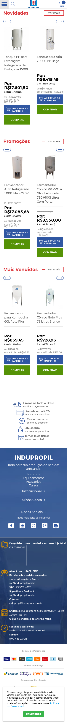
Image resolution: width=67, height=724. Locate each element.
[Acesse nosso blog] (56, 525)
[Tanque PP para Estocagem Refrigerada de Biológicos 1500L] (17, 39)
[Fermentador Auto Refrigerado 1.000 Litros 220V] (17, 167)
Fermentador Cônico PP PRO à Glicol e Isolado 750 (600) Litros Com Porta (49, 193)
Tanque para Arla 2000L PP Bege (49, 59)
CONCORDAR (33, 714)
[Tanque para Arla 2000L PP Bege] (50, 39)
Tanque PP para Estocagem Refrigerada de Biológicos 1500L (16, 63)
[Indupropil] (33, 4)
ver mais (54, 13)
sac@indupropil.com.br (22, 583)
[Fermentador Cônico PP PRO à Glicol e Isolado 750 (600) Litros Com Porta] (50, 167)
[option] (17, 75)
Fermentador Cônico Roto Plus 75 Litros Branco (49, 317)
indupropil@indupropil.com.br (25, 603)
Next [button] (60, 21)
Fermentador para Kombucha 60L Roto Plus (16, 317)
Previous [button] (7, 21)
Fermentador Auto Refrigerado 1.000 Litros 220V (16, 189)
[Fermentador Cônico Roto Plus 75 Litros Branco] (50, 296)
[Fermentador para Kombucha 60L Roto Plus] (17, 296)
